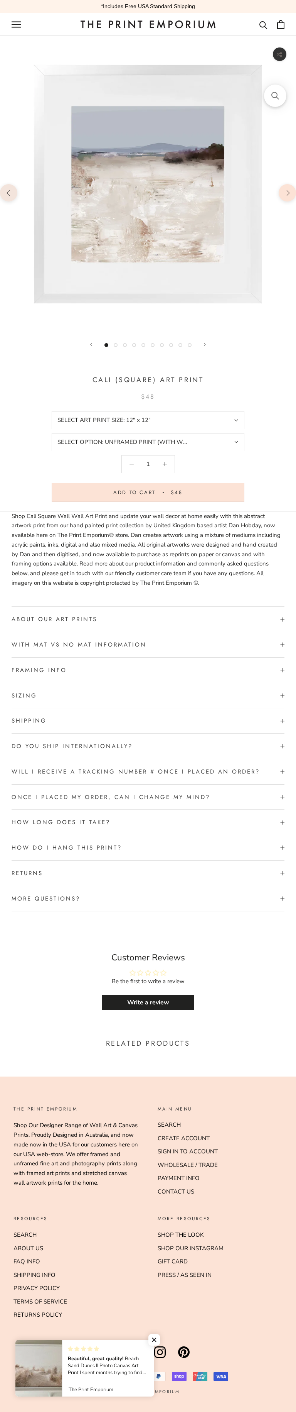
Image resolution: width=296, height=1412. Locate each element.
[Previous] (91, 344)
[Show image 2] (116, 345)
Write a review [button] (148, 1002)
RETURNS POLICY (37, 1315)
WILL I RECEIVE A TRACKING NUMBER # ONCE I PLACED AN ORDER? (136, 771)
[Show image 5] (143, 345)
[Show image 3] (125, 345)
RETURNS (27, 873)
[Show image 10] (190, 345)
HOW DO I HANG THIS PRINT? (67, 847)
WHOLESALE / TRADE (188, 1165)
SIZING (24, 695)
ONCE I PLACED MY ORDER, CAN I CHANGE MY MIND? (111, 797)
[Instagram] (160, 1358)
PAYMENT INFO (179, 1178)
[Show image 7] (162, 345)
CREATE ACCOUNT (184, 1138)
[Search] (263, 24)
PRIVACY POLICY (36, 1288)
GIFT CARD (173, 1261)
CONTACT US (176, 1191)
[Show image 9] (180, 345)
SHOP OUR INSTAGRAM (191, 1248)
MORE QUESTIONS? (46, 898)
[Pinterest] (184, 1358)
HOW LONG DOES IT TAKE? (61, 822)
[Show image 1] (106, 345)
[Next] (205, 344)
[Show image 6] (153, 345)
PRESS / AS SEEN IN (185, 1275)
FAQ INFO (26, 1261)
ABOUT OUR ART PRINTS (54, 619)
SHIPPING (29, 720)
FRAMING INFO (39, 670)
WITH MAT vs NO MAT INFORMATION (79, 644)
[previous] (8, 192)
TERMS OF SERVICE (40, 1301)
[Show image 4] (134, 345)
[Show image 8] (171, 345)
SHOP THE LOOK (181, 1235)
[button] (154, 1340)
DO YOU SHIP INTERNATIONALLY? (72, 746)
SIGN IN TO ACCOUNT (188, 1151)
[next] (287, 192)
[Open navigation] (16, 24)
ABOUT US (28, 1248)
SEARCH (169, 1125)
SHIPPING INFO (34, 1275)
